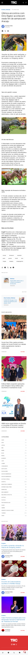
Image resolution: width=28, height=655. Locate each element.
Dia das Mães (4, 471)
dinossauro (11, 255)
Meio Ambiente (4, 492)
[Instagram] (11, 644)
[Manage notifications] (24, 652)
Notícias (8, 9)
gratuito (10, 258)
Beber (2, 450)
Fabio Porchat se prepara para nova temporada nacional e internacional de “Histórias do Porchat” (13, 619)
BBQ (2, 447)
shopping (11, 261)
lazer (22, 258)
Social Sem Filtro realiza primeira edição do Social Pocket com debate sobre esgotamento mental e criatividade (13, 345)
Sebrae (3, 507)
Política (3, 500)
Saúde (2, 505)
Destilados (4, 468)
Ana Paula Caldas (9, 25)
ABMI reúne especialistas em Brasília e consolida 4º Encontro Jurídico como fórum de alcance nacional (13, 425)
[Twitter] (16, 644)
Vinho (2, 515)
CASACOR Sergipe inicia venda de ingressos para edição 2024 (10, 301)
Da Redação (7, 629)
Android (11, 84)
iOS (16, 84)
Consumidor (4, 466)
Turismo (3, 513)
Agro (2, 440)
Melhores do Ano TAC (6, 494)
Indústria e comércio (6, 484)
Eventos (3, 9)
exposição (19, 255)
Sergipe (4, 261)
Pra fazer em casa (5, 502)
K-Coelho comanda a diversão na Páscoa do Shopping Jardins (12, 546)
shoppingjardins (19, 261)
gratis (4, 258)
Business (3, 458)
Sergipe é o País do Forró (7, 510)
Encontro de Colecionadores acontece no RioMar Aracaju (11, 582)
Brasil (3, 455)
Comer (3, 463)
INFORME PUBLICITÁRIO (6, 486)
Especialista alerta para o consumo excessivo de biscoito (17, 282)
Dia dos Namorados (6, 473)
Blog (2, 453)
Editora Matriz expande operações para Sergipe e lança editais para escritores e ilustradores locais (12, 386)
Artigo (3, 445)
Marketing (4, 489)
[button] (2, 2)
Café (2, 460)
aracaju (4, 255)
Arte (5, 298)
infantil (16, 258)
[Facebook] (14, 644)
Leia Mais (23, 351)
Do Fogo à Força (5, 479)
